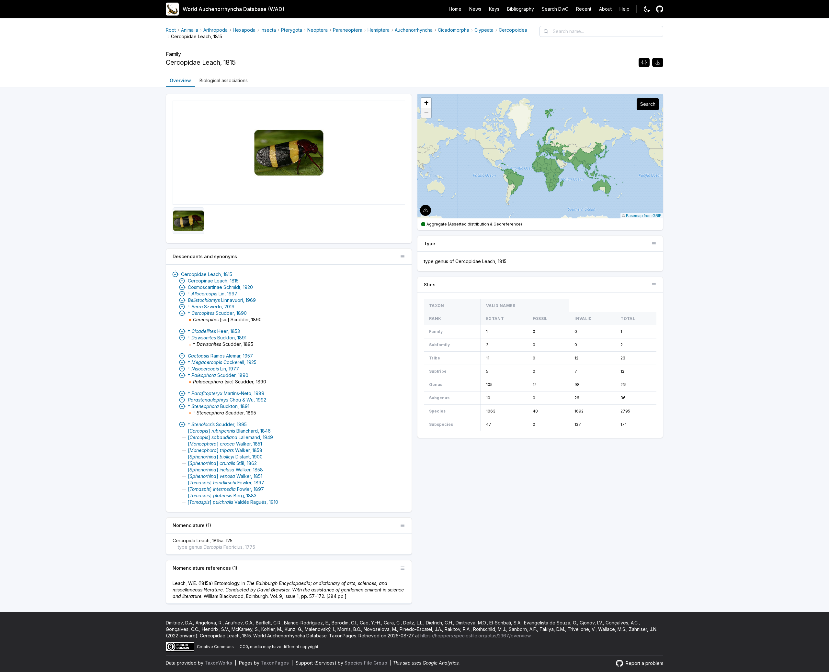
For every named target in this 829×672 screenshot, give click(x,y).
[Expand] (182, 281)
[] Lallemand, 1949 (230, 437)
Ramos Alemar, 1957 (220, 355)
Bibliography (520, 9)
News (475, 9)
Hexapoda (244, 30)
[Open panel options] (402, 256)
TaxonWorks (219, 663)
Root (171, 30)
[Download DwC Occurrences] (657, 62)
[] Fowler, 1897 (226, 482)
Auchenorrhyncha (414, 30)
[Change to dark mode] (647, 9)
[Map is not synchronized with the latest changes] (425, 210)
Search (647, 104)
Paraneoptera (347, 30)
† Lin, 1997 (212, 293)
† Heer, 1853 (214, 331)
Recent (583, 9)
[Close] (175, 274)
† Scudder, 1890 (217, 313)
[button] (426, 103)
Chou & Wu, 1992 (227, 399)
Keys (494, 9)
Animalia (189, 30)
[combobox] (601, 31)
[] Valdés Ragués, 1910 (232, 502)
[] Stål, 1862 (222, 463)
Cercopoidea (513, 30)
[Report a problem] (659, 9)
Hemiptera (379, 30)
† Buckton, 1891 (217, 337)
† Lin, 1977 (213, 368)
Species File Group (367, 663)
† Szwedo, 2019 (211, 306)
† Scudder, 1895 (217, 424)
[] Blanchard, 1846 (229, 431)
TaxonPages (275, 663)
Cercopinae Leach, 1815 (213, 280)
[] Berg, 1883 (222, 495)
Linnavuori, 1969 (222, 300)
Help (624, 9)
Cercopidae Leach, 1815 (206, 274)
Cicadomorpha (453, 30)
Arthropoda (215, 30)
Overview (180, 80)
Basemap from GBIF (643, 215)
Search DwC (555, 9)
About (605, 9)
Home (455, 9)
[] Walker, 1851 (225, 443)
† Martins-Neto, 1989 (226, 393)
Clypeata (484, 30)
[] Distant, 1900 (225, 456)
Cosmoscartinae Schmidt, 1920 (220, 287)
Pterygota (291, 30)
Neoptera (317, 30)
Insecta (268, 30)
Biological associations (223, 80)
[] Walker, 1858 (225, 450)
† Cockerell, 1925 (222, 362)
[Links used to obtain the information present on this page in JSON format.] (644, 62)
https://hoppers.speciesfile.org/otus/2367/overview (475, 635)
